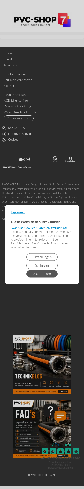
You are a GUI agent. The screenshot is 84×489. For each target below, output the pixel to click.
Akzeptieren (42, 274)
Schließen (42, 265)
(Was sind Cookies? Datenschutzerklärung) (39, 228)
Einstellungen (42, 257)
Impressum (18, 212)
